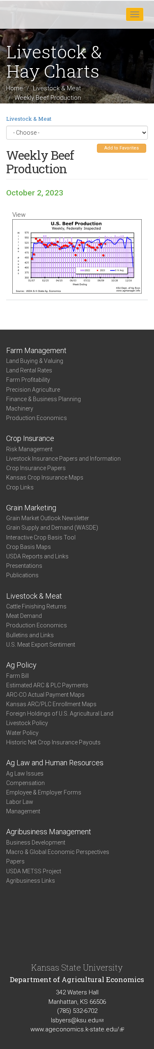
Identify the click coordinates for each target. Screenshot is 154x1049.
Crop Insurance (30, 438)
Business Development (35, 842)
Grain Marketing (31, 507)
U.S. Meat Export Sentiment (40, 644)
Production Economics (36, 418)
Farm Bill (17, 676)
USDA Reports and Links (37, 556)
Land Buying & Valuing (34, 361)
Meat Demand (24, 616)
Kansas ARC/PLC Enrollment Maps (51, 704)
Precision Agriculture (33, 389)
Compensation (25, 783)
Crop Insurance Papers (36, 468)
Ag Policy (21, 665)
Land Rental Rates (29, 370)
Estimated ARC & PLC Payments (47, 685)
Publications (22, 575)
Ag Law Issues (25, 773)
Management (23, 811)
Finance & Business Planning (43, 399)
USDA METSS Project (33, 871)
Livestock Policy (27, 723)
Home (14, 88)
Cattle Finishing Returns (36, 606)
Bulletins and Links (30, 635)
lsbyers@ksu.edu (77, 1020)
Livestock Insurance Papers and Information (63, 458)
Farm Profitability (28, 379)
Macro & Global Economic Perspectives (57, 852)
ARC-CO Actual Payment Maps (45, 694)
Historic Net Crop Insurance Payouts (53, 742)
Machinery (19, 408)
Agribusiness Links (30, 880)
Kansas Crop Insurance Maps (44, 477)
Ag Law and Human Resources (54, 762)
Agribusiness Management (48, 831)
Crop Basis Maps (28, 547)
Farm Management (36, 350)
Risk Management (29, 449)
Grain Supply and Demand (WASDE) (52, 527)
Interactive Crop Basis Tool (41, 537)
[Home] (32, 14)
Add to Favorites (121, 148)
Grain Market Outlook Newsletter (47, 518)
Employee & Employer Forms (43, 792)
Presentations (24, 565)
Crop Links (20, 487)
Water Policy (22, 733)
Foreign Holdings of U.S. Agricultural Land (59, 713)
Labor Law (19, 802)
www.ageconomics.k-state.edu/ (77, 1029)
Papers (15, 861)
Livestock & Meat (57, 88)
